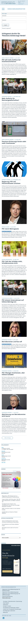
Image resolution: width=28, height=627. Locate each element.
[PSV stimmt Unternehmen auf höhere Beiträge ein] (14, 287)
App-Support (6, 602)
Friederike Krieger (7, 96)
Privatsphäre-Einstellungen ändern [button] (11, 607)
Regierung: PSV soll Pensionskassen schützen (11, 182)
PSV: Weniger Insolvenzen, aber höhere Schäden (13, 374)
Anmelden (20, 4)
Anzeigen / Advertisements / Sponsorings (12, 601)
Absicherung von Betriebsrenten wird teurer (14, 415)
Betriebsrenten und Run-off (12, 342)
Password (4, 20)
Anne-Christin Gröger (8, 58)
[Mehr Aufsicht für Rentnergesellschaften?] (14, 86)
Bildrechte (5, 612)
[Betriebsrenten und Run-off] (14, 329)
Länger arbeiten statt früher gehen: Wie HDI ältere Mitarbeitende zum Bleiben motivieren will (11, 500)
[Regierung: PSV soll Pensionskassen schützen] (14, 169)
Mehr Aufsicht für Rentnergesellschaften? (10, 99)
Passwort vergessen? (6, 28)
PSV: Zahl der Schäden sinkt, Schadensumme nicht (12, 262)
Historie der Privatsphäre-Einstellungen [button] (12, 609)
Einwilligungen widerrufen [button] (9, 610)
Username (4, 15)
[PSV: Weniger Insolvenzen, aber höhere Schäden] (14, 360)
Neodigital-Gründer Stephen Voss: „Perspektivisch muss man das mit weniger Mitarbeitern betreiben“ (11, 505)
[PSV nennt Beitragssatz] (14, 212)
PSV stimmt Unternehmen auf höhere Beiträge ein (13, 301)
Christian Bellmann (7, 298)
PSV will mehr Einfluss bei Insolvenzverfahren (11, 61)
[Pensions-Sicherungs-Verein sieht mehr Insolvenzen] (14, 129)
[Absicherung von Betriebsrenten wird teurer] (14, 402)
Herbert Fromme (6, 179)
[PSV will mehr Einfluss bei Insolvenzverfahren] (14, 47)
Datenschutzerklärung (7, 596)
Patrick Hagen (5, 227)
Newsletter (21, 3)
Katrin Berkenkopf (7, 259)
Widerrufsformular (6, 597)
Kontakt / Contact (7, 606)
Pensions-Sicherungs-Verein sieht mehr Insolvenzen (14, 142)
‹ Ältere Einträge (7, 437)
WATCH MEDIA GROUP (11, 3)
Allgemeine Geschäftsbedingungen (10, 592)
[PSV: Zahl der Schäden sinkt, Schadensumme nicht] (14, 249)
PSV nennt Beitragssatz (10, 229)
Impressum (5, 604)
